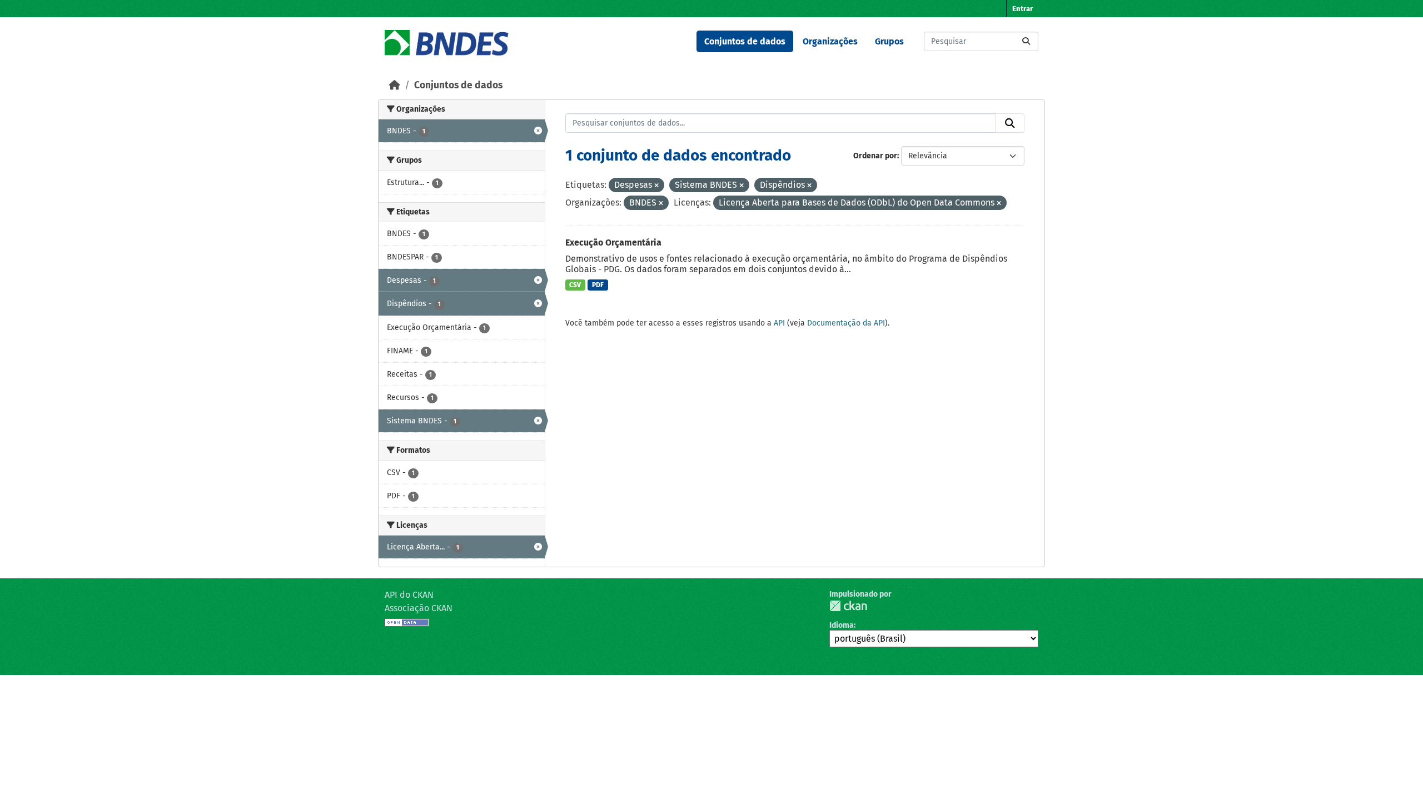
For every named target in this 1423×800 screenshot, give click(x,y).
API (779, 323)
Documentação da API (846, 323)
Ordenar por (875, 156)
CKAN (848, 606)
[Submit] (1026, 41)
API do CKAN (409, 594)
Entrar (1022, 8)
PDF (598, 285)
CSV (575, 285)
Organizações (830, 41)
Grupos (889, 41)
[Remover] (656, 185)
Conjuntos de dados (744, 41)
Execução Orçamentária (613, 242)
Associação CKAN (418, 608)
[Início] (394, 85)
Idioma (841, 625)
